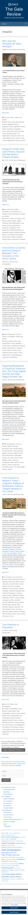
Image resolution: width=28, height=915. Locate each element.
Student (9, 350)
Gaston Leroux (15, 713)
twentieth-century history (11, 877)
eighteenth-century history (7, 845)
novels (4, 350)
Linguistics (5, 597)
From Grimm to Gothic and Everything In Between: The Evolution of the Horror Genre (13, 253)
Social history (5, 870)
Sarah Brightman (19, 725)
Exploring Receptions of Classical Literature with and (13, 371)
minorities (10, 129)
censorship (5, 584)
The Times (4, 872)
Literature (5, 228)
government (16, 225)
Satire (18, 604)
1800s (2, 833)
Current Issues (7, 817)
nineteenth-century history (9, 861)
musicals (20, 720)
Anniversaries (7, 812)
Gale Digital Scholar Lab (9, 852)
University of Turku (8, 616)
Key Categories (6, 796)
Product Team (15, 865)
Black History (8, 122)
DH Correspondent (19, 841)
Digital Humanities (12, 446)
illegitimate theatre (18, 595)
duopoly (17, 586)
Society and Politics (9, 821)
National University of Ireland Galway (13, 722)
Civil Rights (7, 839)
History (3, 859)
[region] (14, 902)
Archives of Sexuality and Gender (8, 835)
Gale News (6, 792)
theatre (18, 138)
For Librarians (7, 803)
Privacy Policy (14, 904)
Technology (6, 826)
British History (20, 581)
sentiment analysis (7, 467)
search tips (16, 464)
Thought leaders (8, 808)
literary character (15, 718)
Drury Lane (11, 586)
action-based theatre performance (14, 579)
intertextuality (15, 715)
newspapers (17, 129)
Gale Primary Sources (10, 855)
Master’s (11, 597)
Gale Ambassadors (14, 214)
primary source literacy (6, 865)
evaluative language (15, 591)
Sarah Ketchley (17, 868)
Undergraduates (16, 355)
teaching (22, 870)
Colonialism (13, 839)
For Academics (14, 211)
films (15, 341)
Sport (5, 824)
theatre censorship (19, 611)
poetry (12, 462)
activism (6, 218)
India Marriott (11, 348)
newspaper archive (8, 600)
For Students (11, 336)
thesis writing (21, 614)
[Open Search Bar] (26, 24)
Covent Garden (14, 584)
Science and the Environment (12, 819)
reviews (9, 464)
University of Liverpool (18, 239)
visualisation (19, 879)
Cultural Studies (9, 341)
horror (13, 343)
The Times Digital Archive (10, 564)
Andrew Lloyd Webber (10, 708)
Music (15, 720)
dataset (4, 586)
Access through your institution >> (13, 750)
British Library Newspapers (10, 837)
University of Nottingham (9, 357)
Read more (5, 112)
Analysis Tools (8, 448)
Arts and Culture (9, 117)
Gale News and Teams (8, 787)
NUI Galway (9, 725)
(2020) (13, 551)
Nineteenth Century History (15, 602)
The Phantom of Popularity (10, 626)
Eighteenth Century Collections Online (11, 847)
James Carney (14, 458)
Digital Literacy (18, 453)
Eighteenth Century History (10, 588)
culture (21, 584)
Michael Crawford (7, 720)
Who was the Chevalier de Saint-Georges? (12, 44)
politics (21, 863)
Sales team (10, 131)
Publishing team (7, 868)
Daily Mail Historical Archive (8, 841)
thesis (14, 614)
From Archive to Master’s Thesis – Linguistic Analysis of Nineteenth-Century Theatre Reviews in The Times (13, 485)
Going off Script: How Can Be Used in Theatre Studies (13, 153)
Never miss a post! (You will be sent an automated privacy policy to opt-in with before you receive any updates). (13, 763)
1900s (6, 833)
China (2, 839)
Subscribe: (5, 757)
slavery (16, 131)
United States (12, 879)
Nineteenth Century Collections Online (9, 863)
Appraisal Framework (8, 581)
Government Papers (20, 857)
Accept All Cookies (13, 912)
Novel (4, 725)
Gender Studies (4, 857)
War (23, 879)
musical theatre (19, 597)
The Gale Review (14, 12)
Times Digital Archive (8, 729)
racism (4, 131)
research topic (6, 604)
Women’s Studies (4, 880)
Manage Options (14, 907)
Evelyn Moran (12, 711)
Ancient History (17, 448)
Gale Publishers (8, 794)
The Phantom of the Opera (10, 727)
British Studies (11, 221)
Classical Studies (7, 451)
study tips (17, 607)
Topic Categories (6, 810)
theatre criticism (7, 614)
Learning (8, 859)
